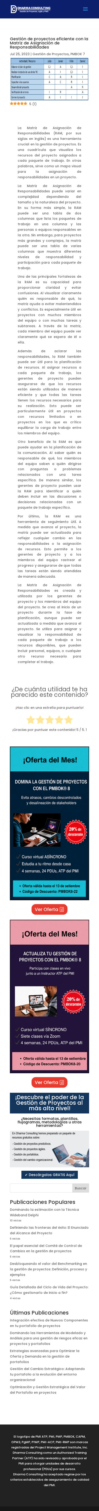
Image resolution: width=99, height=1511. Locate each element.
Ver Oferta (46, 909)
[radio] (30, 720)
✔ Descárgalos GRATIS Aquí (49, 1174)
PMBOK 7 (77, 54)
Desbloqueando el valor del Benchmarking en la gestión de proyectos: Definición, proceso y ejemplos (48, 1269)
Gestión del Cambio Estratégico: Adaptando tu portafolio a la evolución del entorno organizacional (47, 1374)
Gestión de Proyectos (50, 54)
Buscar (81, 1188)
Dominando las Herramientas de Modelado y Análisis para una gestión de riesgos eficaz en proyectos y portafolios (48, 1338)
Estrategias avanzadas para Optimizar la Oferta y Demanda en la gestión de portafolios (44, 1356)
